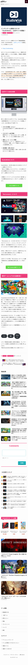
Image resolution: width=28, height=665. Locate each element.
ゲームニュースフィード (8, 639)
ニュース (4, 32)
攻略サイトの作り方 (7, 648)
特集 (4, 621)
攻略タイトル (5, 645)
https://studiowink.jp (8, 48)
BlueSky (17, 336)
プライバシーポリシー (14, 654)
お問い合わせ (22, 654)
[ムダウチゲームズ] (3, 1)
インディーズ (17, 32)
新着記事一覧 (5, 612)
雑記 (4, 630)
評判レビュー (5, 618)
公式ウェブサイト (17, 42)
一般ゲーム (5, 615)
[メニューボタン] (26, 1)
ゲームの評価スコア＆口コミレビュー (11, 642)
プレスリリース (9, 32)
